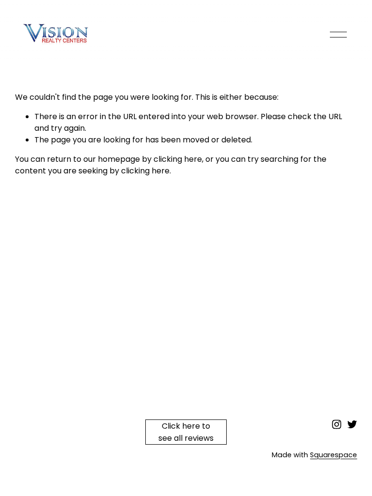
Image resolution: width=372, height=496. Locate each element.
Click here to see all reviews (186, 432)
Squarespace (333, 455)
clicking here (178, 159)
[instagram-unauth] (336, 424)
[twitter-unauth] (352, 424)
